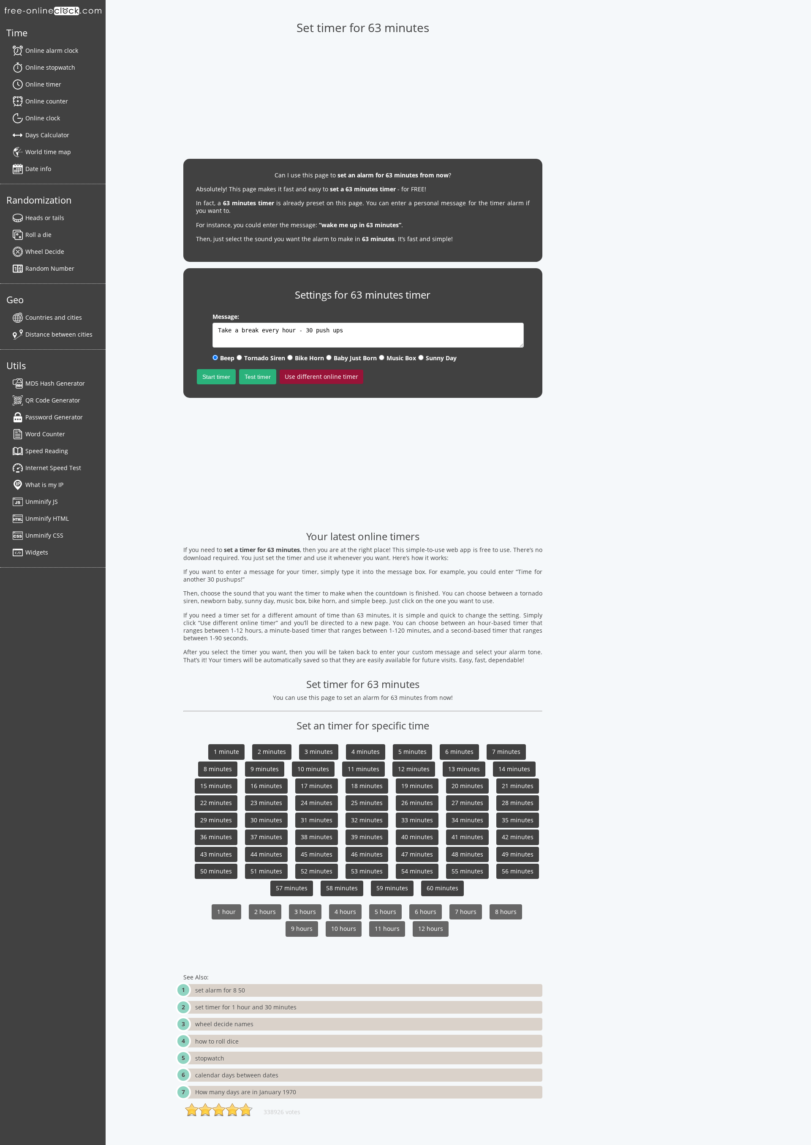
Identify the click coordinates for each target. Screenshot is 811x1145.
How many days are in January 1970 (245, 1092)
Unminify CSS (44, 535)
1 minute (226, 752)
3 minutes (319, 752)
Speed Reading (46, 451)
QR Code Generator (52, 400)
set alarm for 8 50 (220, 990)
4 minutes (365, 752)
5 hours (385, 912)
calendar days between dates (236, 1075)
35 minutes (517, 820)
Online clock (42, 118)
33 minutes (417, 820)
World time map (48, 152)
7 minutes (506, 752)
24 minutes (316, 803)
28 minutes (517, 803)
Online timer (43, 84)
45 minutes (316, 854)
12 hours (430, 929)
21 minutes (517, 786)
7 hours (465, 912)
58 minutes (342, 888)
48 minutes (467, 854)
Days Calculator (47, 135)
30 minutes (266, 820)
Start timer (216, 376)
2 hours (265, 912)
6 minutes (459, 752)
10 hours (343, 929)
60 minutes (442, 888)
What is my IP (44, 485)
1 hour (226, 912)
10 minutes (313, 769)
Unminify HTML (47, 518)
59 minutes (392, 888)
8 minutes (218, 769)
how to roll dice (217, 1041)
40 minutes (417, 837)
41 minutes (467, 837)
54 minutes (417, 871)
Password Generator (54, 417)
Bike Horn (309, 358)
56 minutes (517, 871)
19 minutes (417, 786)
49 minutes (517, 854)
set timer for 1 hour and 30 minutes (246, 1007)
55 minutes (467, 871)
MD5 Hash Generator (55, 383)
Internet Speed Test (53, 468)
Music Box (401, 358)
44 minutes (266, 854)
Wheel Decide (44, 251)
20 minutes (467, 786)
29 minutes (216, 820)
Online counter (46, 101)
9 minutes (264, 769)
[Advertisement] (362, 93)
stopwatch (209, 1058)
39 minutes (367, 837)
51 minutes (266, 871)
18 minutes (367, 786)
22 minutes (216, 803)
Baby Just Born (355, 358)
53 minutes (367, 871)
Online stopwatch (50, 67)
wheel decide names (224, 1024)
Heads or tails (44, 218)
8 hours (506, 912)
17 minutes (316, 786)
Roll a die (38, 235)
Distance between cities (59, 334)
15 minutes (216, 786)
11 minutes (363, 769)
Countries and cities (53, 317)
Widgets (36, 552)
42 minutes (517, 837)
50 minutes (216, 871)
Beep (227, 358)
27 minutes (467, 803)
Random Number (49, 268)
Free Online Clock (53, 10)
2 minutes (272, 752)
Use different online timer (321, 377)
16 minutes (266, 786)
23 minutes (266, 803)
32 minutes (367, 820)
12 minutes (414, 769)
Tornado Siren (264, 358)
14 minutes (514, 769)
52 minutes (316, 871)
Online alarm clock (51, 50)
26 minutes (417, 803)
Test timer (258, 376)
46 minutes (367, 854)
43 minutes (216, 854)
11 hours (387, 929)
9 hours (302, 929)
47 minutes (417, 854)
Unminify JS (41, 502)
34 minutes (467, 820)
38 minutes (316, 837)
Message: (225, 317)
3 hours (305, 912)
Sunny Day (441, 358)
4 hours (345, 912)
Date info (38, 169)
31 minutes (316, 820)
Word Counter (45, 434)
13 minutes (464, 769)
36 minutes (216, 837)
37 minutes (266, 837)
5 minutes (412, 752)
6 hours (425, 912)
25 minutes (367, 803)
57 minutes (292, 888)
